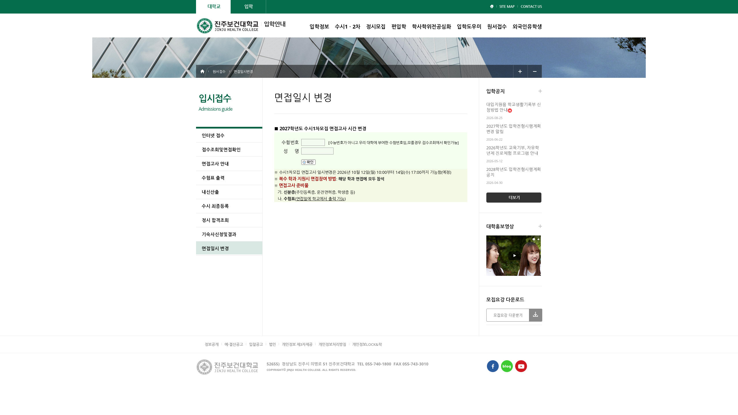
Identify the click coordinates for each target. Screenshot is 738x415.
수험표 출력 (213, 178)
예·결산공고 (234, 344)
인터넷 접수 (213, 135)
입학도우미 (469, 26)
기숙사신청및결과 (219, 234)
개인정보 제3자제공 (297, 344)
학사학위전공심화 (431, 26)
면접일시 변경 (215, 248)
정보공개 (212, 344)
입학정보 (319, 26)
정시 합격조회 (215, 220)
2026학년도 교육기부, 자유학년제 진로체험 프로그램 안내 (512, 150)
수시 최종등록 (215, 206)
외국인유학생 (527, 26)
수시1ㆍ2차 (347, 26)
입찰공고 (256, 344)
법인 (272, 344)
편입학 (398, 26)
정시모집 (376, 26)
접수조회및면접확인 (221, 149)
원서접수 (497, 26)
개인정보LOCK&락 (367, 344)
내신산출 (210, 192)
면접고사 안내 (215, 164)
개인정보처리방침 (332, 344)
